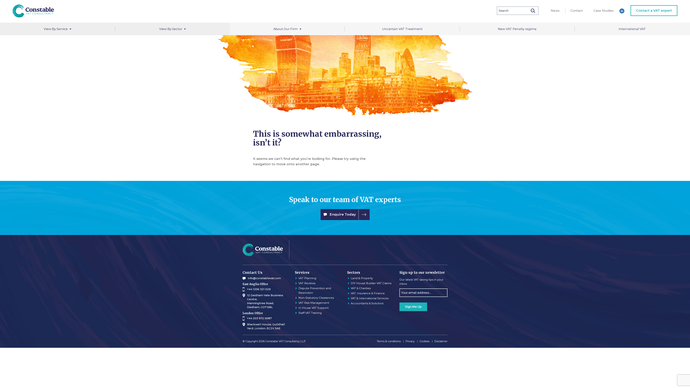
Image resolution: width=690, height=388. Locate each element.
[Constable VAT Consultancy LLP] (33, 11)
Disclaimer (440, 341)
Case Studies (604, 10)
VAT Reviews (306, 283)
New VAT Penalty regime (517, 29)
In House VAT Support (313, 308)
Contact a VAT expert (654, 11)
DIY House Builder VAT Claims (371, 283)
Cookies (424, 341)
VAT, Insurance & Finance (368, 293)
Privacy (410, 341)
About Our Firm (285, 29)
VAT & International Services (369, 298)
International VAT (632, 29)
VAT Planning (307, 278)
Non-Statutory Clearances (316, 297)
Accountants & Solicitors (367, 303)
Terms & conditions (389, 341)
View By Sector (170, 29)
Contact (576, 10)
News (555, 10)
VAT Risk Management (313, 302)
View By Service (56, 29)
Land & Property (362, 278)
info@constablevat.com (264, 278)
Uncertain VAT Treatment (402, 29)
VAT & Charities (361, 288)
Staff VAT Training (310, 313)
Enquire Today (343, 214)
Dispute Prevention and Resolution (314, 290)
